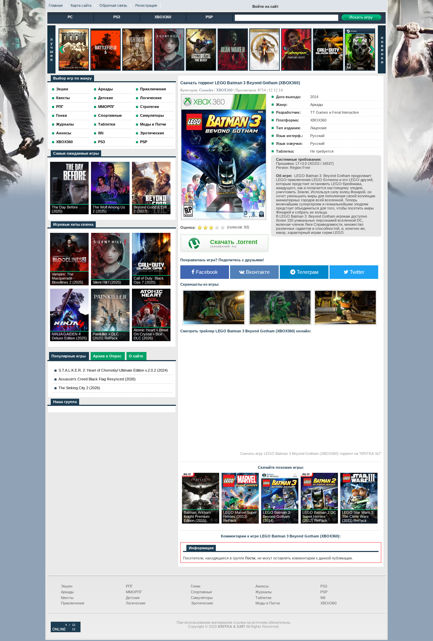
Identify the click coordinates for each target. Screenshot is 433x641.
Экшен (62, 89)
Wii (101, 133)
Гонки (61, 115)
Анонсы (63, 133)
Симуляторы (152, 115)
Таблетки (106, 124)
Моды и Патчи (153, 124)
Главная (56, 5)
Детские (105, 98)
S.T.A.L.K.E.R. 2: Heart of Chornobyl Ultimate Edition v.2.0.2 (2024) (113, 370)
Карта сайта (81, 5)
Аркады (105, 89)
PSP (209, 17)
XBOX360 (163, 17)
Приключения (153, 89)
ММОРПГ (106, 107)
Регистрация (146, 5)
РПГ (59, 107)
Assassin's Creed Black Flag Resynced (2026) (97, 379)
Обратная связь (113, 5)
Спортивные (110, 115)
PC (70, 17)
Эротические (152, 133)
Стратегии (149, 107)
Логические (151, 98)
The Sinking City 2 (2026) (79, 388)
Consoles (206, 90)
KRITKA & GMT (231, 626)
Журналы (65, 124)
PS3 (116, 17)
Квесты (63, 98)
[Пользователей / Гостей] (66, 631)
